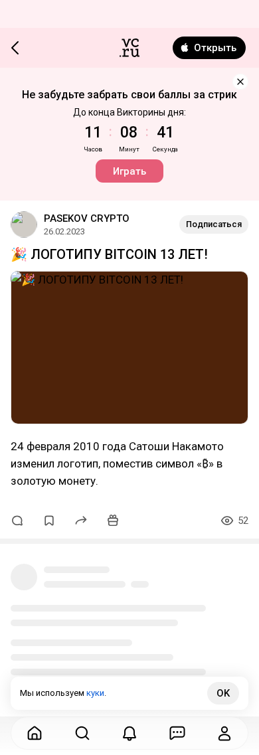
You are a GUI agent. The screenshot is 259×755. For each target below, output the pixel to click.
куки (95, 693)
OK (223, 693)
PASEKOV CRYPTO (87, 218)
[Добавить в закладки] (49, 520)
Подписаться (214, 224)
